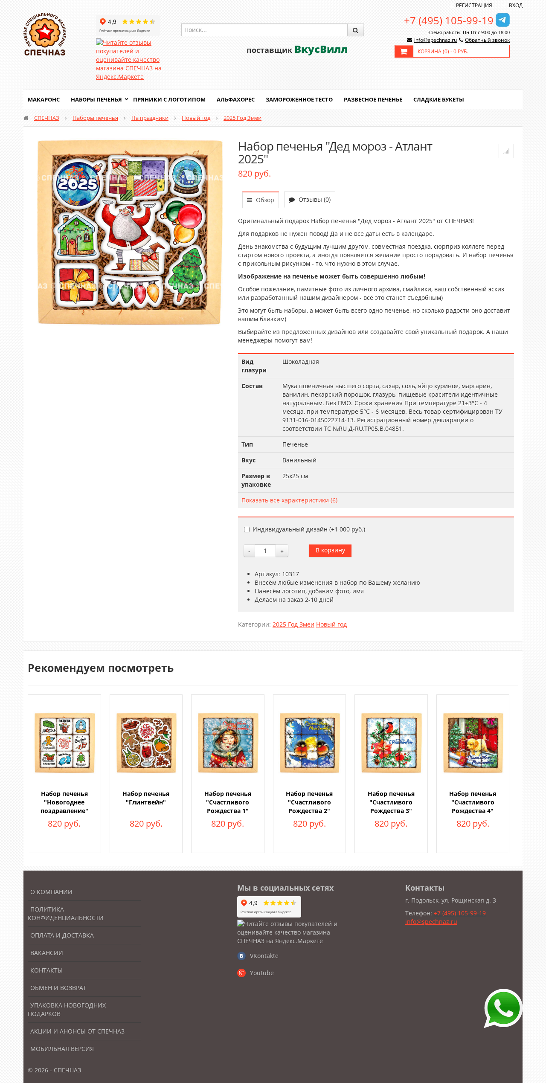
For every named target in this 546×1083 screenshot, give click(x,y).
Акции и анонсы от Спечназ (77, 1031)
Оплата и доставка (62, 935)
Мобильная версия (62, 1049)
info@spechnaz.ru (435, 40)
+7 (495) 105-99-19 (449, 20)
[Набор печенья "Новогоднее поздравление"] (64, 742)
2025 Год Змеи (242, 118)
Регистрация (474, 5)
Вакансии (46, 953)
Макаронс (44, 99)
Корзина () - (443, 51)
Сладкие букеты (438, 99)
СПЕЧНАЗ (46, 118)
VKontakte (264, 956)
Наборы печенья (96, 99)
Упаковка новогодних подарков (67, 1009)
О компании (51, 892)
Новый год (196, 118)
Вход (516, 5)
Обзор (264, 200)
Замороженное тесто (299, 99)
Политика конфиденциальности (66, 913)
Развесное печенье (373, 99)
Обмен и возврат (58, 988)
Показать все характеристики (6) (289, 500)
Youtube (262, 973)
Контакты (46, 970)
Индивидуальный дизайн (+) (309, 529)
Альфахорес (236, 99)
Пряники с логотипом (169, 99)
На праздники (149, 118)
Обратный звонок (487, 40)
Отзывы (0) (314, 199)
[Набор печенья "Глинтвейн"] (146, 742)
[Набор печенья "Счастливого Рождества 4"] (473, 742)
